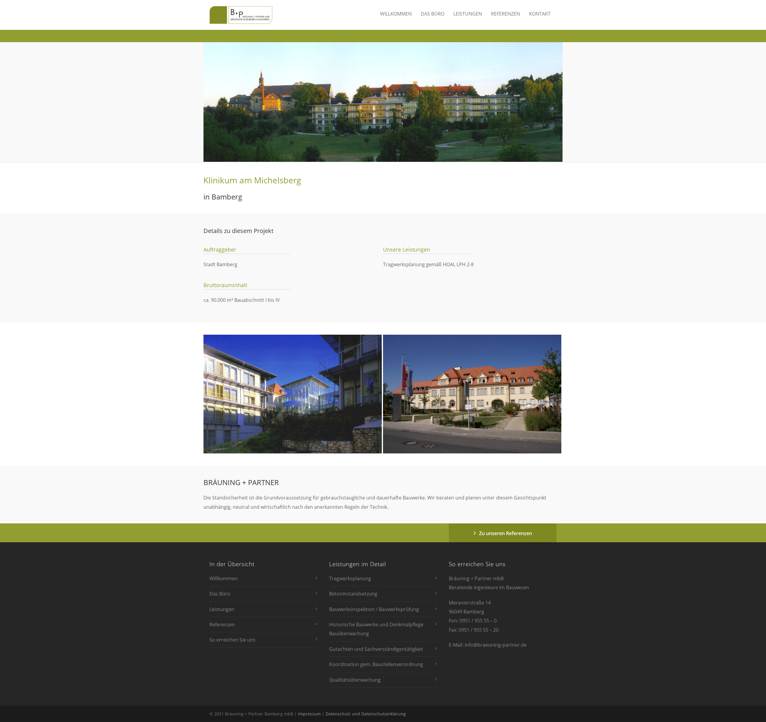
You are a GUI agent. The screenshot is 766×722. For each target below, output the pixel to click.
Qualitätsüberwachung (355, 680)
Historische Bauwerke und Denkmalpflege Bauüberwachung (376, 629)
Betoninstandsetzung (353, 593)
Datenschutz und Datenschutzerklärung (366, 714)
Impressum (309, 714)
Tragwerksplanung (350, 578)
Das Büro (432, 13)
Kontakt (540, 13)
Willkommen (396, 13)
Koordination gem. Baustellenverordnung (376, 664)
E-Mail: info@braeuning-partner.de (488, 645)
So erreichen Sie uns (232, 639)
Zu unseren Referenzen (505, 533)
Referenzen (505, 13)
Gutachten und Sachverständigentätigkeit (376, 649)
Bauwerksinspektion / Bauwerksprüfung (374, 609)
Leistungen (467, 13)
